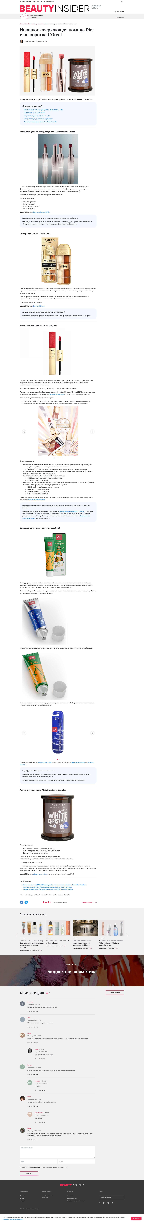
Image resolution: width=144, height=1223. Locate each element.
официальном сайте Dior (36, 499)
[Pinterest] (113, 1203)
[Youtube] (104, 1203)
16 (41, 950)
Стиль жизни (50, 1)
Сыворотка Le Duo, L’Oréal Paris (34, 113)
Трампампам (39, 1113)
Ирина (29, 1128)
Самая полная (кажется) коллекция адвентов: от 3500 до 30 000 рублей (48, 889)
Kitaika (29, 1097)
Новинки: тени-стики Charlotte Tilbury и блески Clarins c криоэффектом (111, 943)
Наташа (29, 1065)
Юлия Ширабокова (29, 41)
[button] (57, 759)
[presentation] (24, 431)
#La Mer (54, 895)
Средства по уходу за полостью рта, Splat (38, 119)
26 (91, 948)
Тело (38, 1)
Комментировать (87, 902)
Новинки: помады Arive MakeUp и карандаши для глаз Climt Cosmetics (47, 887)
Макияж (22, 1)
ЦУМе (47, 212)
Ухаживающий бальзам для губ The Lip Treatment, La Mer (43, 110)
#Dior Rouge (29, 895)
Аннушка (30, 1002)
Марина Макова (50, 946)
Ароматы (28, 1)
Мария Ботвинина (24, 950)
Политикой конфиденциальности (12, 1219)
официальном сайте (45, 762)
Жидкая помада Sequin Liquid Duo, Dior (37, 116)
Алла (28, 1017)
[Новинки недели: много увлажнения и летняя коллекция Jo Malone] (85, 928)
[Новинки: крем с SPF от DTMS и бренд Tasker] (58, 928)
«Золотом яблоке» (38, 212)
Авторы (122, 11)
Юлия (29, 1033)
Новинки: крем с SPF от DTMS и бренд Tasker (58, 942)
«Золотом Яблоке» (38, 306)
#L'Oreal (37, 895)
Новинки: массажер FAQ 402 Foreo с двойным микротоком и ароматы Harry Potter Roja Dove (55, 885)
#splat (60, 895)
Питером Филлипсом (56, 394)
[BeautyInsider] (54, 8)
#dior (22, 895)
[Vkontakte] (100, 1203)
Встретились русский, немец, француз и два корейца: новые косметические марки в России (32, 944)
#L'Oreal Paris (45, 895)
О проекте (116, 11)
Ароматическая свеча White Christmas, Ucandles (40, 122)
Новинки (23, 938)
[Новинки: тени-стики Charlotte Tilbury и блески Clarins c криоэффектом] (111, 928)
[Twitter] (108, 1203)
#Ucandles (66, 895)
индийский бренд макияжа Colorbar (72, 511)
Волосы (43, 1)
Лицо (34, 1)
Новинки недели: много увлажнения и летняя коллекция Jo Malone (82, 943)
